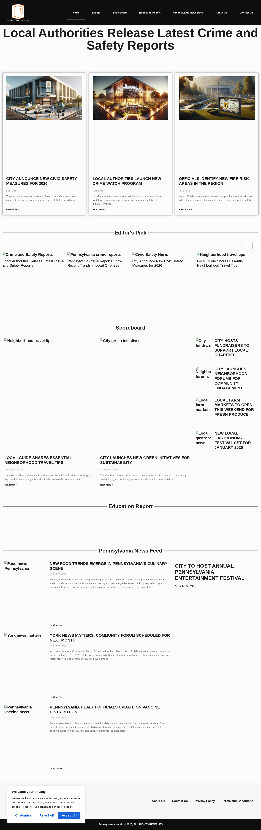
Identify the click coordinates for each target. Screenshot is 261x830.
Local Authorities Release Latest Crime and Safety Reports (33, 263)
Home (76, 12)
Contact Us (246, 12)
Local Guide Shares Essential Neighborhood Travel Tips (220, 263)
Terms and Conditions (237, 801)
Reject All (46, 815)
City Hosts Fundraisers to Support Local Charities (231, 347)
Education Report (150, 12)
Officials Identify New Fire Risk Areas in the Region (214, 181)
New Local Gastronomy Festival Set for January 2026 (232, 440)
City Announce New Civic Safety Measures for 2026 (41, 181)
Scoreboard (120, 12)
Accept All (69, 815)
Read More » (12, 209)
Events (96, 12)
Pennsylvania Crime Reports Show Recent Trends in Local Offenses (94, 263)
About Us (221, 12)
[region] (46, 804)
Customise (23, 815)
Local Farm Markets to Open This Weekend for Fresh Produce (234, 407)
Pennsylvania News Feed (188, 12)
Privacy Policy (205, 801)
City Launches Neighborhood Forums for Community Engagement (230, 378)
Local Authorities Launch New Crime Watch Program (127, 181)
